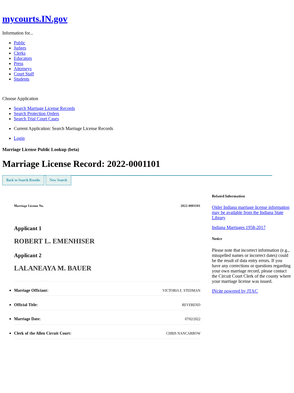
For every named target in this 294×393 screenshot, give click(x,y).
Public (19, 42)
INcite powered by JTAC (235, 291)
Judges (20, 47)
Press (18, 63)
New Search (58, 180)
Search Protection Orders (36, 113)
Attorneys (23, 68)
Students (21, 79)
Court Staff (24, 73)
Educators (23, 58)
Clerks (20, 53)
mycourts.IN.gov (34, 19)
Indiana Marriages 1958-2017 (239, 227)
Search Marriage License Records (44, 108)
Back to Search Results (23, 180)
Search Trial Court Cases (36, 118)
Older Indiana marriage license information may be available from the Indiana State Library (250, 212)
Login (19, 138)
